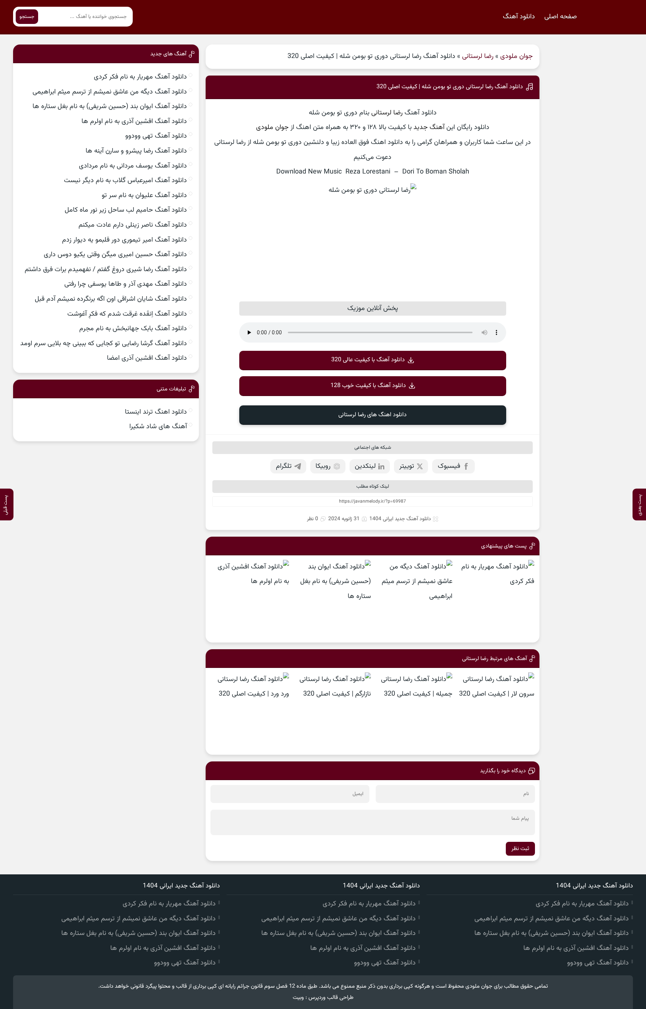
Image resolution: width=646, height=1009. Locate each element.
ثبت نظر (520, 848)
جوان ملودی (516, 56)
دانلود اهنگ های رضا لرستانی (372, 415)
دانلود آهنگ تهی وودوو (156, 136)
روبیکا (323, 466)
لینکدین (365, 466)
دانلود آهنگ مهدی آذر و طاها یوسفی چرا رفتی (125, 284)
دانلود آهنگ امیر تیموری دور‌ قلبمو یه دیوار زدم (124, 240)
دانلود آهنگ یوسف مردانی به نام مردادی (133, 166)
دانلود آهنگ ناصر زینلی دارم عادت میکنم (133, 225)
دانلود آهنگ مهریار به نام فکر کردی (140, 77)
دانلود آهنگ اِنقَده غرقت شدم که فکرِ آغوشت (127, 314)
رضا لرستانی (477, 56)
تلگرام (284, 466)
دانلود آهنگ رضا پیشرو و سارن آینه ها (136, 151)
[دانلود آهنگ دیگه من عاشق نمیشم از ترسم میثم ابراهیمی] (413, 599)
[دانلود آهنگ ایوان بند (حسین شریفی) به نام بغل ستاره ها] (332, 599)
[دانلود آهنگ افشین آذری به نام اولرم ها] (250, 599)
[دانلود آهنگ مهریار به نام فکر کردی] (495, 599)
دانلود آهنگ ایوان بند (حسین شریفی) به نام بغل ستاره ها (110, 106)
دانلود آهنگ (519, 17)
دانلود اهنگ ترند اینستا (156, 412)
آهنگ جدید (428, 127)
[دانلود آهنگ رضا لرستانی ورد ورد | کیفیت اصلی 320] (250, 711)
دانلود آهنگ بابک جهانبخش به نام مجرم (133, 328)
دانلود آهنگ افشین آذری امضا (147, 358)
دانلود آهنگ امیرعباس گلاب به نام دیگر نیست (125, 180)
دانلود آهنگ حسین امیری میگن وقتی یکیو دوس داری (115, 254)
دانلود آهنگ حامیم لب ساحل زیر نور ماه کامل (126, 210)
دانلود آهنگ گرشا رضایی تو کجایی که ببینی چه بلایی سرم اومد (103, 343)
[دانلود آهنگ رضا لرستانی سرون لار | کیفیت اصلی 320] (495, 711)
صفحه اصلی (560, 17)
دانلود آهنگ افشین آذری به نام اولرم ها (134, 121)
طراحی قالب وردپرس (331, 997)
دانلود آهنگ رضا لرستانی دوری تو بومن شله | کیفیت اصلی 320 (449, 87)
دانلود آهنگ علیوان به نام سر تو (144, 195)
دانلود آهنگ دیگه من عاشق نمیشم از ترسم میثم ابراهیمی (110, 92)
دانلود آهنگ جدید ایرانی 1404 (400, 519)
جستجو (26, 17)
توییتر (406, 466)
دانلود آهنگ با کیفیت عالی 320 (368, 360)
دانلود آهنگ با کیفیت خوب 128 (368, 385)
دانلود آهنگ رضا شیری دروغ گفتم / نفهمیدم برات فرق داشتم (106, 269)
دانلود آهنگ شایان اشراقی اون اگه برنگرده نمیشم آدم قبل (111, 299)
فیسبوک (449, 466)
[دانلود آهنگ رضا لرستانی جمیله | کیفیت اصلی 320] (413, 711)
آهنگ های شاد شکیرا (158, 426)
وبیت (298, 997)
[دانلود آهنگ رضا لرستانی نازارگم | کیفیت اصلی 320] (332, 711)
